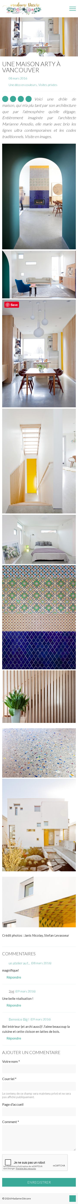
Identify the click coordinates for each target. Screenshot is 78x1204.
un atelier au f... (19, 963)
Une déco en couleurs (23, 85)
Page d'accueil (12, 1104)
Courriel (9, 1079)
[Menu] (72, 8)
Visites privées (47, 85)
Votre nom (11, 1061)
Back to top (72, 1198)
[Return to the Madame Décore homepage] (24, 8)
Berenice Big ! (19, 1019)
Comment (10, 1122)
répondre (13, 977)
